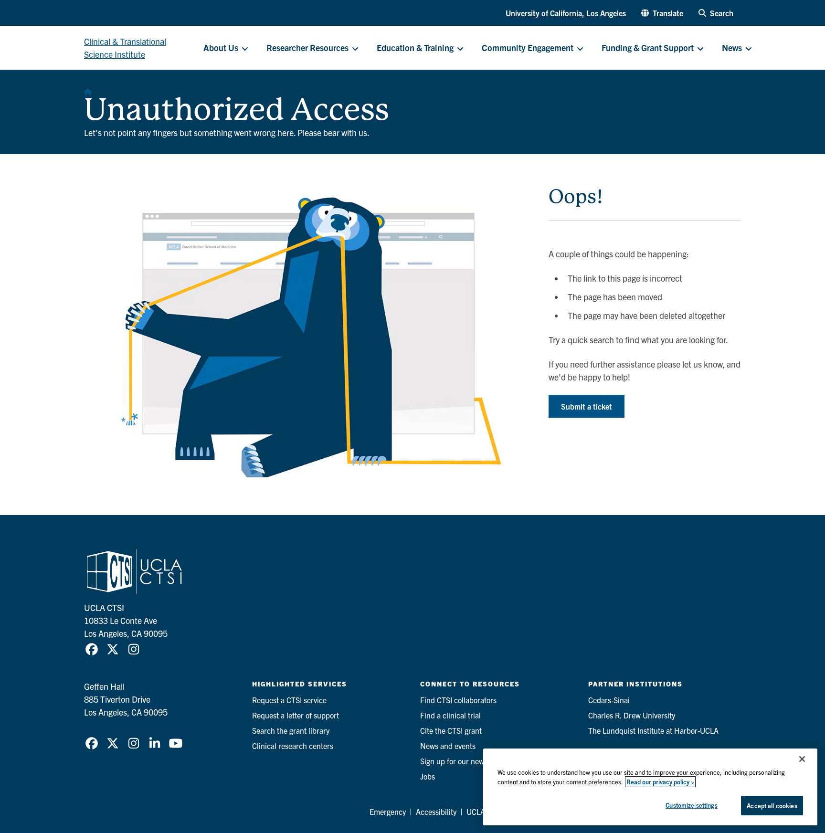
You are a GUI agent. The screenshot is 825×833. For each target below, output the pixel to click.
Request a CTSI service (289, 700)
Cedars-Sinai (609, 700)
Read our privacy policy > (660, 782)
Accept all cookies (772, 805)
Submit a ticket (586, 406)
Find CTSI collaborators (458, 700)
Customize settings (691, 805)
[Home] (88, 89)
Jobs (427, 776)
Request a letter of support (295, 715)
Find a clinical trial (450, 715)
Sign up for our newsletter (462, 761)
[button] (662, 12)
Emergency (388, 811)
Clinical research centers (292, 745)
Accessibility (436, 811)
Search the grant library (290, 730)
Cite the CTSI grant (451, 730)
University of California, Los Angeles (566, 13)
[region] (650, 787)
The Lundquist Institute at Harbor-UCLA (653, 730)
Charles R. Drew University (631, 715)
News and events (448, 745)
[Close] (802, 759)
